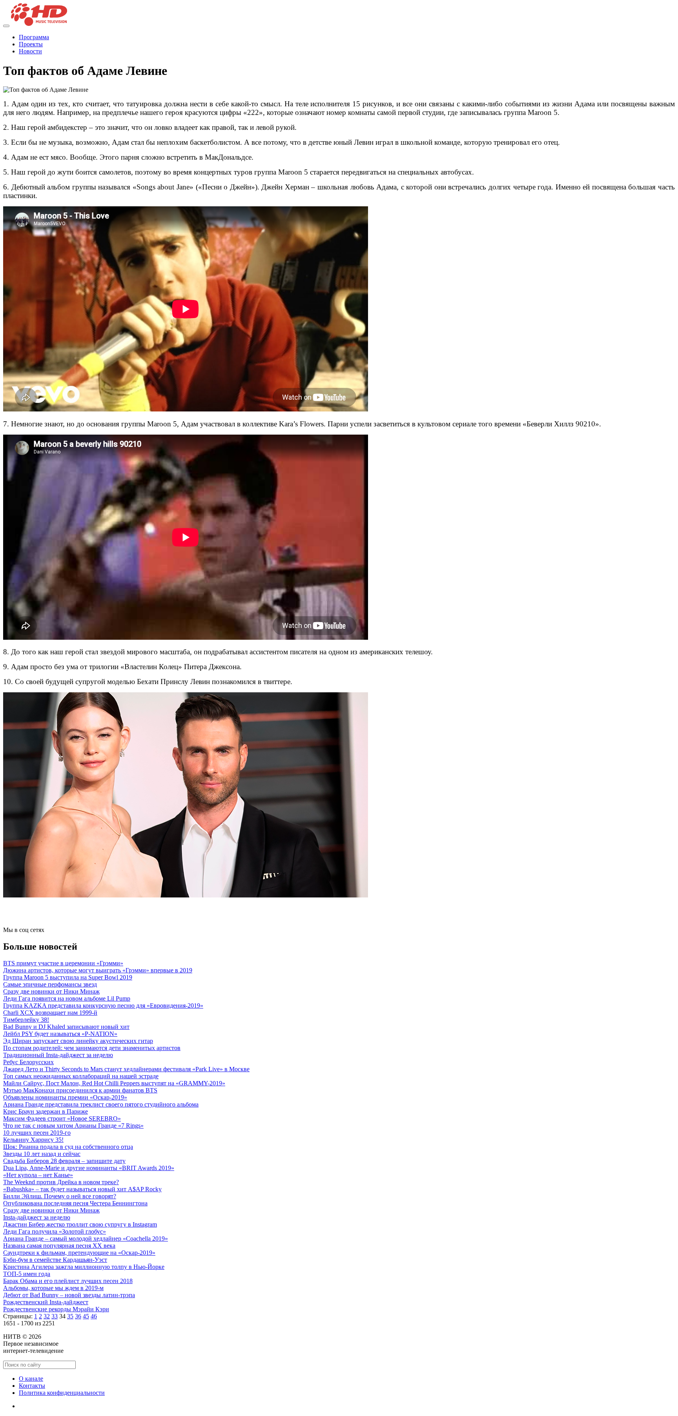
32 (47, 1316)
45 (86, 1316)
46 (94, 1316)
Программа (34, 37)
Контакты (32, 1385)
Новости (30, 51)
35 (70, 1316)
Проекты (31, 44)
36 (78, 1316)
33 (54, 1316)
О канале (31, 1378)
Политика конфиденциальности (62, 1392)
